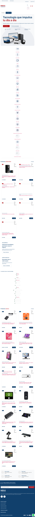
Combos (8, 232)
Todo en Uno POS (8, 460)
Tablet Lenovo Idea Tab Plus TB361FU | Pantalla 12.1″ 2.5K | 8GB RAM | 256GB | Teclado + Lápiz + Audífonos (25, 344)
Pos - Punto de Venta (17, 75)
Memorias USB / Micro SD (29, 322)
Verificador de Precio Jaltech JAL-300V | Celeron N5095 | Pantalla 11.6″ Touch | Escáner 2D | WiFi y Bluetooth (8, 404)
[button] (17, 157)
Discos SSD (17, 121)
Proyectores (6, 373)
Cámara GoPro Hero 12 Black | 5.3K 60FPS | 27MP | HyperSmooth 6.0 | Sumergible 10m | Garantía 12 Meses (9, 177)
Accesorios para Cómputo (17, 156)
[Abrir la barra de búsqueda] (27, 5)
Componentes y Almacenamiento (17, 133)
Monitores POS (9, 401)
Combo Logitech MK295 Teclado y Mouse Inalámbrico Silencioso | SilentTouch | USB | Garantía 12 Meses (8, 234)
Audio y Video (3, 373)
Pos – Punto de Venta (8, 322)
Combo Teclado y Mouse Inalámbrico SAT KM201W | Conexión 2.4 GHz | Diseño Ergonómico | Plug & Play (26, 443)
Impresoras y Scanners (17, 104)
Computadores (18, 127)
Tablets (17, 63)
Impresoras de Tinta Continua (22, 165)
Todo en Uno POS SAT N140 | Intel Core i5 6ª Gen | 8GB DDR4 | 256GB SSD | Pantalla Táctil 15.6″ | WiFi (8, 462)
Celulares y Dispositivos (17, 139)
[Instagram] (2, 497)
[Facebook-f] (4, 497)
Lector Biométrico (4, 322)
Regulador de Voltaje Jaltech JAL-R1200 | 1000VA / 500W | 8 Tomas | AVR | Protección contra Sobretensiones (9, 423)
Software (17, 69)
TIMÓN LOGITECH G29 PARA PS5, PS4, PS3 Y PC (25, 195)
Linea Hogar (17, 92)
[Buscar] (28, 8)
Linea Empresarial (17, 98)
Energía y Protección (17, 110)
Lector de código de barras (5, 401)
